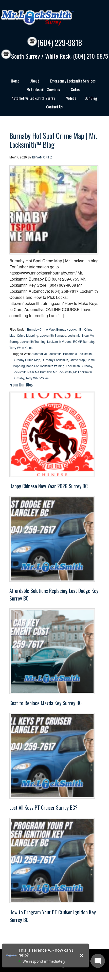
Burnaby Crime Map (41, 329)
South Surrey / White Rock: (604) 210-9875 (59, 56)
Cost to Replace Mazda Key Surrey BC (45, 703)
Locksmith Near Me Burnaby (32, 372)
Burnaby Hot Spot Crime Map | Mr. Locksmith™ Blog (53, 140)
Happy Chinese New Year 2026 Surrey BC (48, 486)
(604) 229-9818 (59, 42)
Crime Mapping (27, 335)
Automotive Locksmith (46, 353)
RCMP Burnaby (83, 341)
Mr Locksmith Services (41, 90)
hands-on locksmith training (45, 366)
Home (13, 81)
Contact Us (54, 106)
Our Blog (91, 98)
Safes (73, 90)
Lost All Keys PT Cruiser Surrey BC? (43, 807)
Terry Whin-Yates (20, 347)
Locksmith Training (33, 341)
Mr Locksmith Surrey (48, 17)
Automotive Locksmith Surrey (31, 98)
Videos (71, 98)
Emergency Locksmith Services (71, 81)
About (33, 81)
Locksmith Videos (59, 341)
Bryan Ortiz (42, 157)
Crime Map (77, 360)
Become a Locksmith (77, 353)
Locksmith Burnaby (53, 335)
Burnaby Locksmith (69, 329)
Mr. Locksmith (62, 372)
